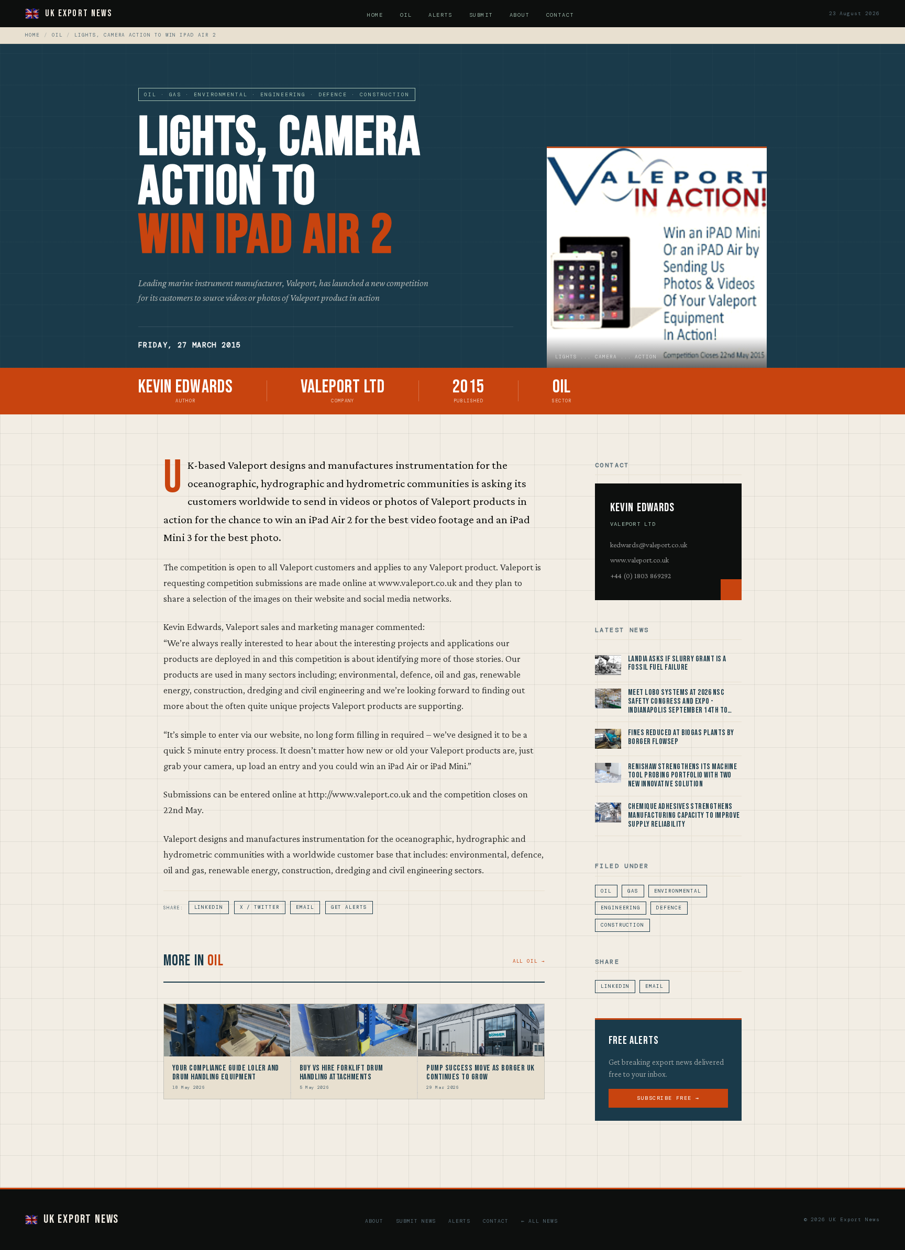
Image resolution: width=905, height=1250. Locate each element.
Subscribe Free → (668, 1098)
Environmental (677, 891)
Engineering (621, 908)
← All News (539, 1221)
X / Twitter (260, 907)
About (519, 15)
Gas (632, 891)
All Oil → (529, 961)
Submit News (416, 1221)
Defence (669, 908)
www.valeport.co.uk (639, 560)
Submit (481, 15)
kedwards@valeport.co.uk (648, 544)
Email (305, 907)
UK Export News (78, 13)
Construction (622, 925)
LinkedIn (208, 907)
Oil (406, 15)
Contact (560, 15)
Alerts (440, 15)
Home (375, 15)
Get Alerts (349, 907)
